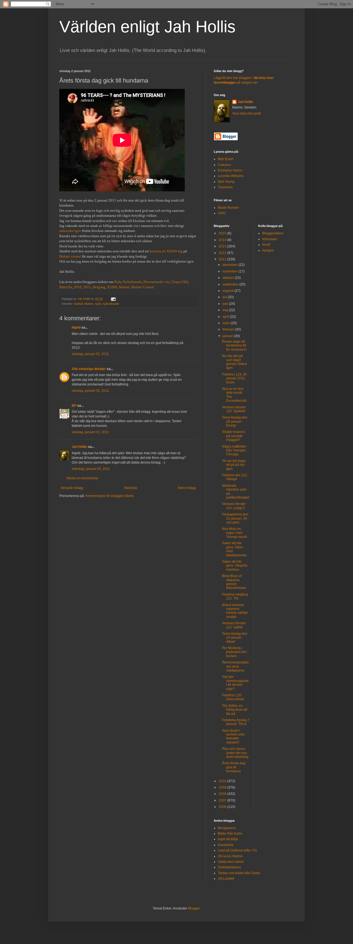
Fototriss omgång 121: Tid (235, 596)
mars (227, 323)
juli (225, 297)
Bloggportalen (273, 233)
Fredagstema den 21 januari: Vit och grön (235, 518)
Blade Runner (228, 208)
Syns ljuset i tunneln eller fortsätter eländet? (233, 736)
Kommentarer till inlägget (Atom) (109, 496)
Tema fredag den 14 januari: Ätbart (234, 638)
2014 (223, 240)
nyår (98, 303)
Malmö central (70, 256)
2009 (223, 787)
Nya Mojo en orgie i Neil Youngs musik (234, 533)
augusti (228, 291)
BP (74, 406)
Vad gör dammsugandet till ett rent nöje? (235, 683)
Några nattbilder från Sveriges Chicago (234, 450)
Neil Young (226, 182)
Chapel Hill (179, 282)
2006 (223, 807)
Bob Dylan (226, 159)
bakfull (78, 303)
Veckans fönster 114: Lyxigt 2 (234, 506)
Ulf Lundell (226, 878)
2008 (223, 794)
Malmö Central (142, 287)
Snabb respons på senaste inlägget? (233, 436)
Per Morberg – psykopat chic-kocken (235, 652)
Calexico (224, 165)
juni (226, 304)
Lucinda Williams (231, 176)
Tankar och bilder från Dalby (239, 873)
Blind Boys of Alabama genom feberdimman (234, 582)
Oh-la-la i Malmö (230, 856)
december (231, 265)
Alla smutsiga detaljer (89, 369)
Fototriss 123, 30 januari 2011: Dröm (234, 378)
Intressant (269, 239)
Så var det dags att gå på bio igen (233, 465)
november (231, 271)
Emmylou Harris (230, 170)
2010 (78, 287)
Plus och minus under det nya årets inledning (235, 753)
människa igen (70, 231)
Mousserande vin (156, 282)
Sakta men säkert (231, 862)
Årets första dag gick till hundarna (233, 767)
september (231, 284)
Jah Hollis (79, 447)
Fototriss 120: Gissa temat (233, 697)
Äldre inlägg (187, 488)
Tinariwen (225, 187)
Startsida (130, 488)
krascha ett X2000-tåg (166, 251)
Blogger (194, 908)
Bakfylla (65, 287)
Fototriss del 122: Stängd (235, 477)
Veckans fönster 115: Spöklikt (234, 409)
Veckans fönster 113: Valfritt (234, 625)
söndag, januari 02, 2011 (90, 354)
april (226, 317)
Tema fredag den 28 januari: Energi (234, 421)
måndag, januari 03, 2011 (91, 469)
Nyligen (268, 250)
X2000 (112, 287)
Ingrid (76, 327)
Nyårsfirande (132, 282)
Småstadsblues (229, 867)
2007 (223, 800)
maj (226, 310)
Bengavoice (227, 828)
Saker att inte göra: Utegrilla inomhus (234, 566)
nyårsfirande (110, 303)
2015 (223, 233)
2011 (87, 287)
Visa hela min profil (246, 113)
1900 (222, 213)
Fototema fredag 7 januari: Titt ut (235, 722)
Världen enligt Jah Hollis (147, 26)
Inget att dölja (228, 839)
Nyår (117, 282)
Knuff (266, 245)
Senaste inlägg (72, 488)
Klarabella (225, 845)
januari (228, 336)
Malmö (124, 287)
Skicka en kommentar (82, 478)
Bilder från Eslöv (230, 833)
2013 (223, 246)
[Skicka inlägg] (113, 298)
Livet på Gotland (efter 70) (237, 850)
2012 (223, 253)
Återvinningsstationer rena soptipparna (235, 666)
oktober (229, 278)
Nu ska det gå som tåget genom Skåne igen (234, 362)
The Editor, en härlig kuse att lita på (234, 710)
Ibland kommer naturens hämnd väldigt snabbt (234, 611)
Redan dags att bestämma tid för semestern (234, 345)
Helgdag (99, 287)
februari (229, 329)
